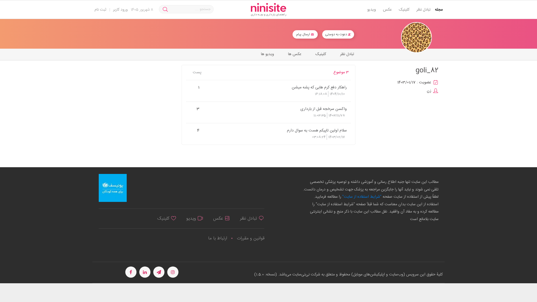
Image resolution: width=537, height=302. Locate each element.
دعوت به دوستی (336, 34)
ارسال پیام (303, 34)
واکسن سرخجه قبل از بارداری (323, 108)
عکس (387, 9)
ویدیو (371, 9)
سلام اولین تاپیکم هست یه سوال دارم (317, 130)
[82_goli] (416, 37)
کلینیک (404, 9)
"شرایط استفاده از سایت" (361, 197)
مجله (439, 9)
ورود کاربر (120, 9)
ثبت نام (100, 9)
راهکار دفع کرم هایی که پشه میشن (319, 87)
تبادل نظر (423, 9)
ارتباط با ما (217, 238)
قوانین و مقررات (250, 238)
